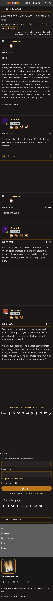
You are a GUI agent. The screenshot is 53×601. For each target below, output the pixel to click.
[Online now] (7, 124)
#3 (49, 207)
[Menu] (3, 3)
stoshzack (7, 24)
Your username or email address (17, 458)
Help (3, 543)
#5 (49, 324)
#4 (49, 242)
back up (35, 24)
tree (10, 28)
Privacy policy (7, 538)
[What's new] (45, 3)
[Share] (46, 52)
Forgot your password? (12, 478)
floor (44, 24)
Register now (37, 493)
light (4, 28)
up (15, 28)
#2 (49, 133)
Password (6, 469)
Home (3, 548)
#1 (49, 52)
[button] (26, 528)
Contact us (5, 533)
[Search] (50, 3)
